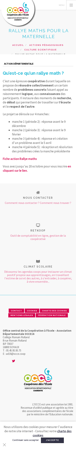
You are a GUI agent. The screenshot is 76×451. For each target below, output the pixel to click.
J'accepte (52, 440)
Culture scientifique (40, 50)
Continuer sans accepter (25, 440)
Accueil (18, 45)
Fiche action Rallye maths (20, 159)
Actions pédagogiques (46, 45)
